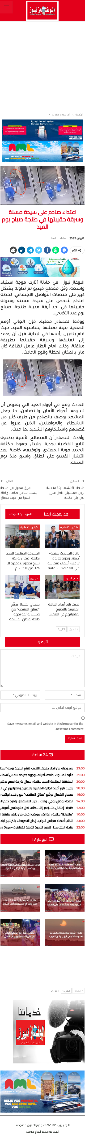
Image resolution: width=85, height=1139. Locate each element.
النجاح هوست (33, 1131)
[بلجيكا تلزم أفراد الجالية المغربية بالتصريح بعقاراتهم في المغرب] (62, 587)
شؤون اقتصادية (69, 527)
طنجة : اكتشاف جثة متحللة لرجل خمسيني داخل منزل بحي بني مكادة (66, 493)
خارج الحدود (71, 578)
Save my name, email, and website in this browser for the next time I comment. (45, 726)
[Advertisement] (42, 65)
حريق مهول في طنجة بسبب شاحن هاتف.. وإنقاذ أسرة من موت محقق (18, 493)
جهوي (34, 578)
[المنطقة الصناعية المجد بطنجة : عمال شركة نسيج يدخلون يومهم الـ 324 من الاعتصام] (22, 537)
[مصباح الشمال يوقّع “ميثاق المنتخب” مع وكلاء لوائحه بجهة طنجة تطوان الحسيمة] (22, 587)
